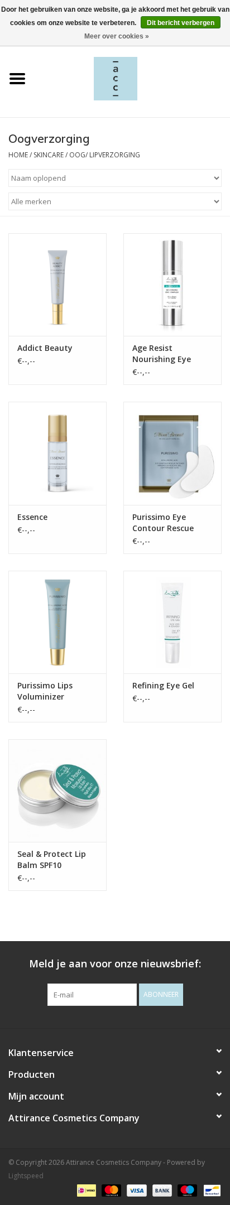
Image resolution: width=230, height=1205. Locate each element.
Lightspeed (26, 1175)
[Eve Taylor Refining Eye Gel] (172, 622)
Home (18, 155)
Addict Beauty (45, 348)
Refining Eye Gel (163, 685)
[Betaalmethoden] (85, 1189)
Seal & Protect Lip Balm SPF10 (51, 859)
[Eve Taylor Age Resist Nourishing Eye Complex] (172, 284)
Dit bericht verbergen (180, 23)
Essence (32, 517)
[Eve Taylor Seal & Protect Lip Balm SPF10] (57, 790)
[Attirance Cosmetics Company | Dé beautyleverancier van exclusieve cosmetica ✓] (132, 78)
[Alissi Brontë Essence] (57, 453)
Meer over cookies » (116, 36)
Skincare (48, 155)
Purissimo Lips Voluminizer (45, 691)
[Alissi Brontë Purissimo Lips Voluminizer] (57, 622)
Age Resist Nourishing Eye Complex (161, 354)
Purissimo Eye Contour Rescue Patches (163, 523)
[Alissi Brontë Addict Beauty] (57, 284)
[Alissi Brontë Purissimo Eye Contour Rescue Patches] (172, 453)
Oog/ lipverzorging (104, 155)
